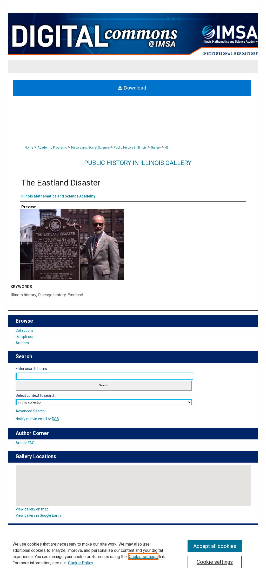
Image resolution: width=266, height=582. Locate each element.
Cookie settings (143, 556)
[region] (133, 553)
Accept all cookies (214, 546)
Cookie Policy (80, 562)
